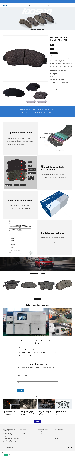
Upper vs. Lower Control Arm (61, 412)
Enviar (20, 390)
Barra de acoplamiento (60, 429)
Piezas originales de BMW (43, 431)
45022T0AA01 (54, 53)
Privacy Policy (32, 452)
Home (4, 31)
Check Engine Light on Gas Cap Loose (11, 412)
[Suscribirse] (21, 447)
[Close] (73, 451)
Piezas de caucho (58, 434)
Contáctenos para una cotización (57, 93)
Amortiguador (58, 438)
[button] (13, 5)
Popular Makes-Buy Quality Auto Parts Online (15, 31)
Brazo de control (58, 436)
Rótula (56, 433)
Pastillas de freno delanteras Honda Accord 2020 (11, 295)
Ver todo (37, 299)
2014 (52, 44)
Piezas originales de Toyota (43, 434)
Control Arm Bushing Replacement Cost (45, 412)
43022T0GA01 (54, 55)
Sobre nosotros (23, 429)
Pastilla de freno (58, 431)
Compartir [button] (53, 85)
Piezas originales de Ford (43, 429)
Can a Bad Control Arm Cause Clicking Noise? (27, 412)
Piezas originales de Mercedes (44, 436)
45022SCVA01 (62, 53)
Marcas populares (23, 433)
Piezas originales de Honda (43, 433)
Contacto (22, 431)
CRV (52, 48)
